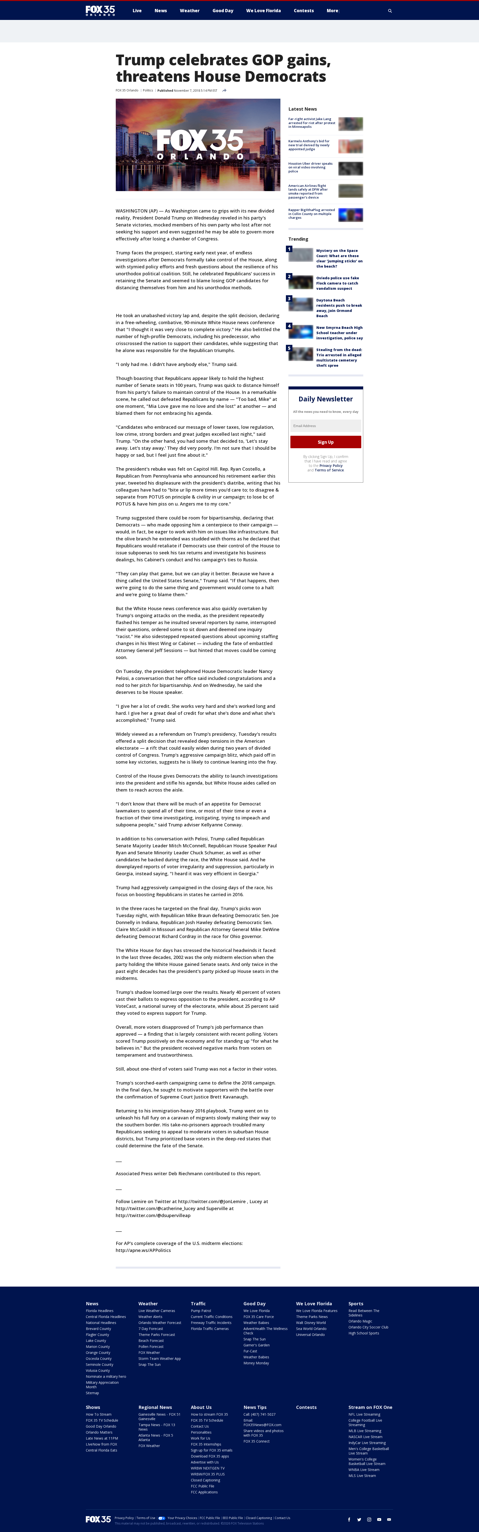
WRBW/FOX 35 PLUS (208, 1474)
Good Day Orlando (101, 1426)
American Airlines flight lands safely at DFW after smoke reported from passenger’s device (308, 191)
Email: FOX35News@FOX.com (262, 1422)
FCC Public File (202, 1486)
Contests (306, 1407)
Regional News (155, 1407)
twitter (359, 1520)
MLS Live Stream (362, 1475)
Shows (93, 1407)
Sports (356, 1304)
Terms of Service (329, 470)
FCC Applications (204, 1492)
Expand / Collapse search (390, 10)
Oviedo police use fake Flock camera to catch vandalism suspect (337, 283)
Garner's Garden (256, 1345)
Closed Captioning (205, 1480)
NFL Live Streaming (364, 1414)
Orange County (98, 1352)
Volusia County (98, 1370)
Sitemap (92, 1392)
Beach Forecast (151, 1340)
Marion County (98, 1346)
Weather (148, 1304)
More (332, 10)
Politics (148, 90)
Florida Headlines (100, 1310)
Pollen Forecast (151, 1346)
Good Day (254, 1304)
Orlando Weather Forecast (159, 1322)
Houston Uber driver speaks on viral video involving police (310, 167)
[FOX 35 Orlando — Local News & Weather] (102, 11)
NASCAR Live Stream (365, 1436)
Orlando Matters (99, 1432)
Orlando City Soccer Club (368, 1327)
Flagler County (97, 1334)
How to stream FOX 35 (209, 1414)
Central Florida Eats (101, 1450)
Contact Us (200, 1426)
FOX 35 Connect (256, 1441)
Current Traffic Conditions (212, 1316)
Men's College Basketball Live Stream (369, 1451)
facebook (349, 1520)
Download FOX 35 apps (210, 1456)
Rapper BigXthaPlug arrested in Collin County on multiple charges (311, 214)
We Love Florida (256, 1310)
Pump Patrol (201, 1310)
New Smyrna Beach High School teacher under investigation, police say (339, 332)
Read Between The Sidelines (364, 1312)
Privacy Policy (331, 465)
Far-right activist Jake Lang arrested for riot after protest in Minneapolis (311, 123)
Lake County (96, 1340)
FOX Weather (149, 1352)
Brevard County (98, 1328)
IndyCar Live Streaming (367, 1442)
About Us (201, 1407)
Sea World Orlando (311, 1328)
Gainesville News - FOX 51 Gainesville (159, 1416)
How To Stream (99, 1414)
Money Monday (256, 1363)
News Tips (254, 1407)
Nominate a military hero (106, 1376)
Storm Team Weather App (159, 1358)
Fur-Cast (250, 1351)
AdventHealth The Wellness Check (265, 1330)
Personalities (201, 1432)
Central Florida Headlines (106, 1316)
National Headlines (101, 1322)
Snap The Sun (149, 1364)
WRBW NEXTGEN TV (208, 1468)
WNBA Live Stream (364, 1469)
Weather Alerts (150, 1316)
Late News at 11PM (102, 1438)
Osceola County (99, 1358)
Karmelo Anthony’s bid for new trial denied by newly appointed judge (309, 145)
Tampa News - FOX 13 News (156, 1427)
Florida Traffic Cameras (210, 1328)
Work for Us (200, 1438)
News (92, 1304)
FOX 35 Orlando (127, 90)
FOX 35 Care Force (258, 1316)
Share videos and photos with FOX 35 (263, 1433)
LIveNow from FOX (101, 1444)
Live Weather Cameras (156, 1310)
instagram (369, 1520)
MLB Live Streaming (365, 1430)
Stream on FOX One (370, 1407)
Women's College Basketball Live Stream (367, 1461)
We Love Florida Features (317, 1310)
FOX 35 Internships (206, 1444)
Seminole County (99, 1364)
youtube (379, 1520)
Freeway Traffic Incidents (211, 1322)
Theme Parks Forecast (156, 1334)
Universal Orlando (310, 1334)
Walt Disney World (311, 1322)
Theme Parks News (312, 1316)
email (389, 1520)
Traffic (198, 1304)
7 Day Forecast (150, 1328)
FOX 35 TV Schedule (102, 1420)
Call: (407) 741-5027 (259, 1414)
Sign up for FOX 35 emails (212, 1450)
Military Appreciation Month (102, 1384)
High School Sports (364, 1333)
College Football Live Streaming (365, 1422)
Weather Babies (256, 1322)
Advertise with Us (205, 1462)
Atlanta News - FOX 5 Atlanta (155, 1437)
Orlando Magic (360, 1321)
